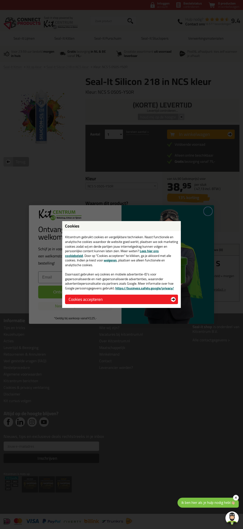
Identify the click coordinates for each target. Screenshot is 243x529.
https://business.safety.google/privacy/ (144, 288)
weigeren (110, 260)
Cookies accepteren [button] (86, 299)
